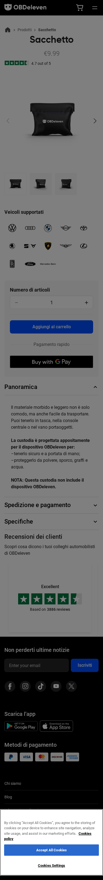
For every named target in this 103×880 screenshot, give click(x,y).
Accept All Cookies (51, 850)
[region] (51, 842)
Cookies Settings (51, 865)
